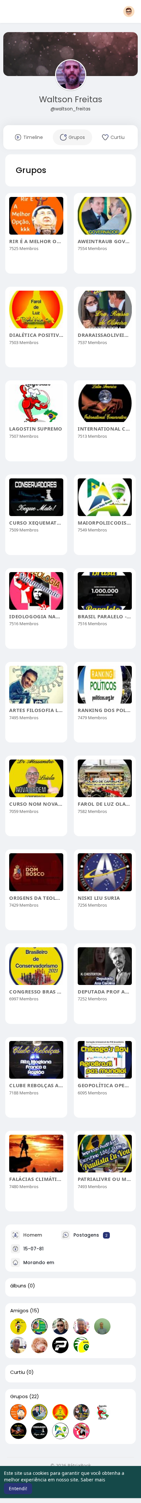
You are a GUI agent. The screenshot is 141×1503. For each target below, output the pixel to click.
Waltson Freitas (70, 99)
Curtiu (17, 1372)
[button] (128, 11)
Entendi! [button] (18, 1488)
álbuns (18, 1285)
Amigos (19, 1310)
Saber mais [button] (93, 1479)
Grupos (19, 1396)
